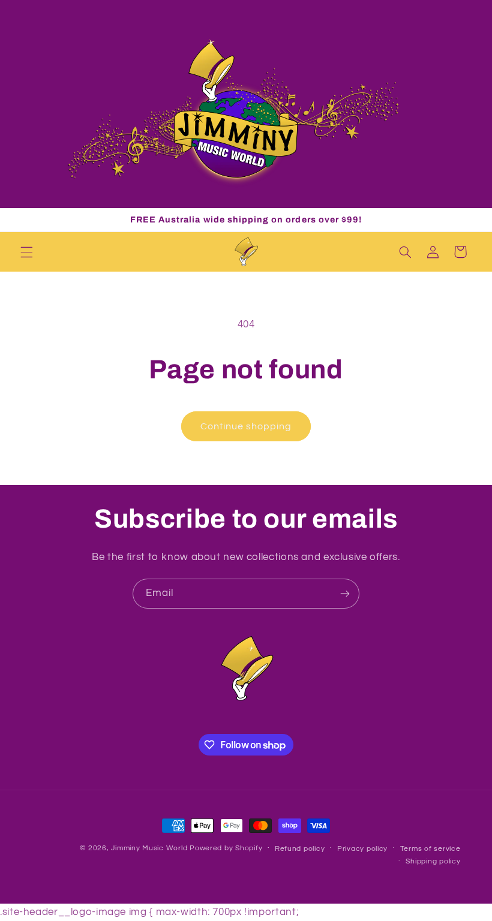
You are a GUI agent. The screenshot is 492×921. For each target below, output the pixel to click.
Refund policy (300, 848)
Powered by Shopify (226, 848)
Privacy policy (362, 848)
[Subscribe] (345, 593)
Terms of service (430, 848)
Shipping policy (433, 861)
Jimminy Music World (149, 848)
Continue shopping (246, 426)
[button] (26, 252)
